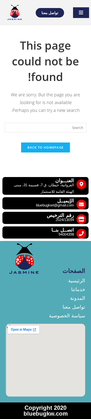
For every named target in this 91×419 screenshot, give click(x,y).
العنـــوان (64, 180)
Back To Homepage (45, 147)
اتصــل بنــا (62, 229)
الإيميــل (65, 200)
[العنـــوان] (81, 184)
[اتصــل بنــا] (81, 234)
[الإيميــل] (81, 204)
